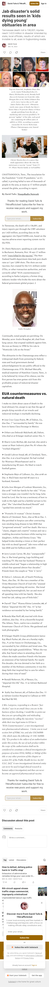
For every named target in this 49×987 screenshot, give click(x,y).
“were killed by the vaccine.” (20, 255)
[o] (42, 870)
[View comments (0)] (10, 52)
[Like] (4, 52)
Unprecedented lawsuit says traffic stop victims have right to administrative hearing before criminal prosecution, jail (17, 898)
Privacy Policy (29, 958)
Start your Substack (18, 975)
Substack (12, 981)
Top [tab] (5, 860)
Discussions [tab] (21, 860)
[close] (42, 903)
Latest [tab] (11, 860)
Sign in (43, 3)
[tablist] (13, 828)
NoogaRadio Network (28, 194)
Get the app (37, 975)
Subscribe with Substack (26, 947)
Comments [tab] (8, 828)
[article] (24, 875)
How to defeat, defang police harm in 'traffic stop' (17, 868)
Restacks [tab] (18, 828)
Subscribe (34, 3)
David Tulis (12, 44)
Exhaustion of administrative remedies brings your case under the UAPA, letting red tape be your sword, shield (18, 874)
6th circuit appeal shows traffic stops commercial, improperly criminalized (15, 891)
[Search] (44, 860)
